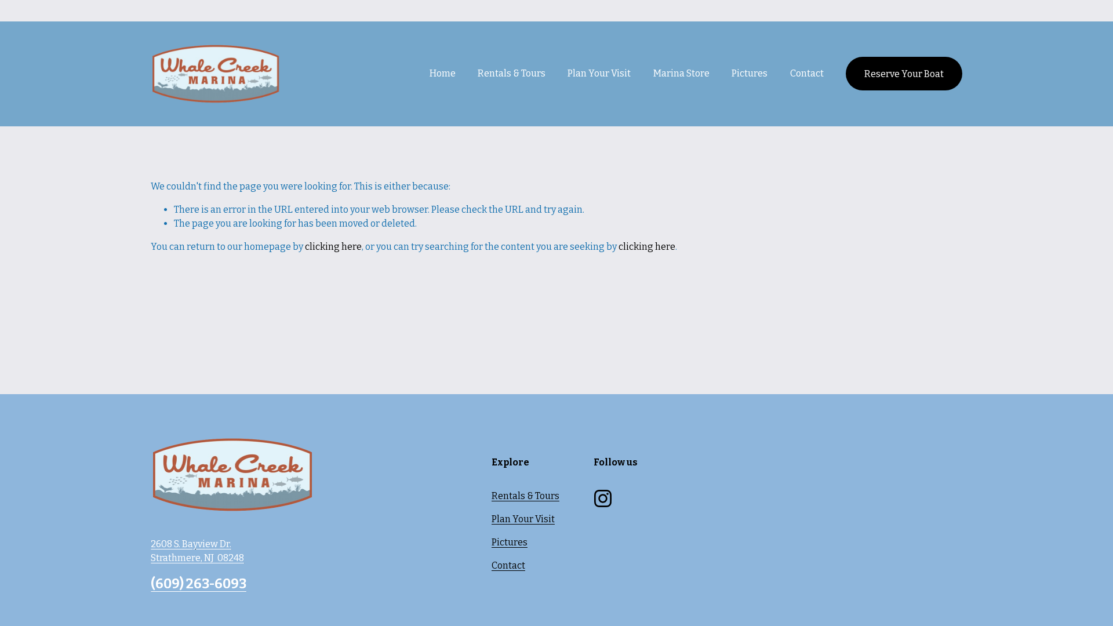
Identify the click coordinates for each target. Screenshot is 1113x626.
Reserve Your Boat (904, 73)
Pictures (750, 73)
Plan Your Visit (523, 519)
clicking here (333, 246)
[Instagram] (603, 498)
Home (443, 73)
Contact (807, 73)
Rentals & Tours (525, 495)
